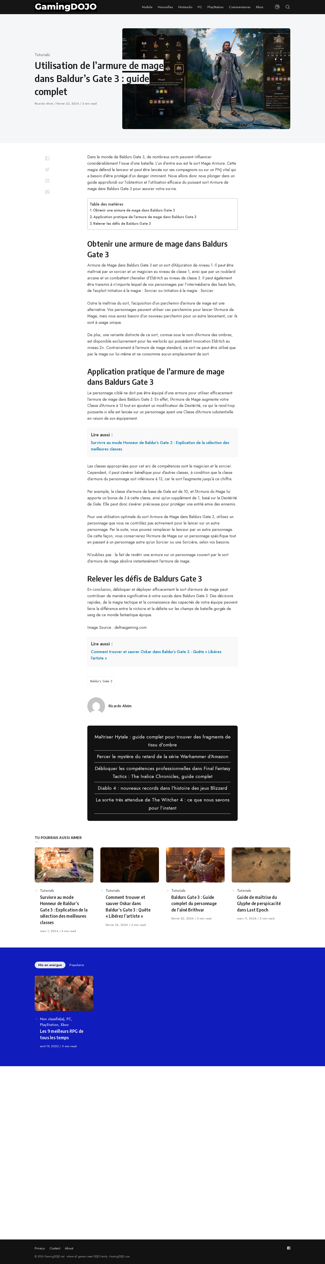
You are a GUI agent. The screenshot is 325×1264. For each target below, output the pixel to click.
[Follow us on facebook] (288, 1248)
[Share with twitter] (47, 169)
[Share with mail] (47, 191)
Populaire (76, 965)
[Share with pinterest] (47, 180)
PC (69, 1019)
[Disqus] (162, 1135)
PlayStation (49, 1024)
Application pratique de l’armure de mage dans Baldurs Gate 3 (145, 216)
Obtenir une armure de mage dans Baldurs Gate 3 (134, 210)
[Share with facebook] (47, 158)
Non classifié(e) (52, 1019)
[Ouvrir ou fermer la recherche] (287, 7)
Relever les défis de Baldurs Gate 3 (122, 223)
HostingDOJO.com (119, 1256)
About (69, 1248)
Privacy (40, 1248)
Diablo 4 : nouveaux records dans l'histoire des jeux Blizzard (162, 787)
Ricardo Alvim (44, 103)
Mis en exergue (50, 965)
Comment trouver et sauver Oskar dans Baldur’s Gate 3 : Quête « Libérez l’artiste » (156, 655)
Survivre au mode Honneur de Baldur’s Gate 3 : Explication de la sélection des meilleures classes (160, 446)
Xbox (65, 1024)
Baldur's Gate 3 (101, 681)
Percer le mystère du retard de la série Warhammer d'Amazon (162, 756)
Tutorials (42, 55)
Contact (55, 1248)
